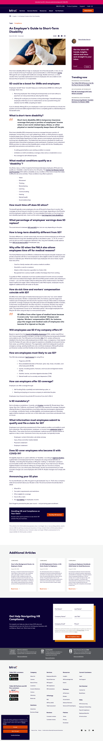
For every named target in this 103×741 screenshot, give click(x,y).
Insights (15, 16)
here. (76, 631)
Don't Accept (15, 731)
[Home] (10, 16)
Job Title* (77, 616)
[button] (73, 636)
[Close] (27, 717)
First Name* (58, 609)
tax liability (20, 499)
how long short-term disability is (52, 215)
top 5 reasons (29, 357)
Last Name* (78, 609)
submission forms (55, 429)
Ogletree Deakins (58, 458)
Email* (75, 66)
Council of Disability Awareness (36, 334)
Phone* (76, 624)
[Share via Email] (65, 36)
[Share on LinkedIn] (62, 36)
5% (42, 338)
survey (60, 73)
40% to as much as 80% (20, 242)
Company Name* (60, 616)
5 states (40, 405)
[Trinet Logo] (13, 10)
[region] (15, 727)
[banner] (51, 2)
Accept (15, 727)
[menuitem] (60, 6)
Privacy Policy (80, 630)
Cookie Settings (15, 735)
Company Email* (60, 624)
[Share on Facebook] (59, 36)
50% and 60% (32, 227)
